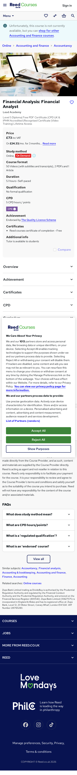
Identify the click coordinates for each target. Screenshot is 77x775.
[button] (34, 155)
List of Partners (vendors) (23, 421)
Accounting (20, 576)
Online (6, 46)
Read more (49, 143)
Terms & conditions (38, 752)
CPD (6, 305)
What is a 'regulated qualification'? (31, 536)
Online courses (32, 583)
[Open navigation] (5, 5)
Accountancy (63, 46)
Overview (10, 267)
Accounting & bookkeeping (18, 572)
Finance (7, 576)
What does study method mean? (29, 514)
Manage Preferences (26, 743)
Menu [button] (7, 16)
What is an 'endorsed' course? (27, 546)
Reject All (38, 440)
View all (38, 559)
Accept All (38, 431)
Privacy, (59, 743)
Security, (48, 743)
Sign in (67, 5)
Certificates (12, 292)
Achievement (13, 279)
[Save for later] (72, 102)
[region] (38, 387)
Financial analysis (50, 568)
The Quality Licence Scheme (38, 220)
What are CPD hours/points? (27, 525)
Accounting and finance (32, 46)
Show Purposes (38, 449)
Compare (64, 250)
